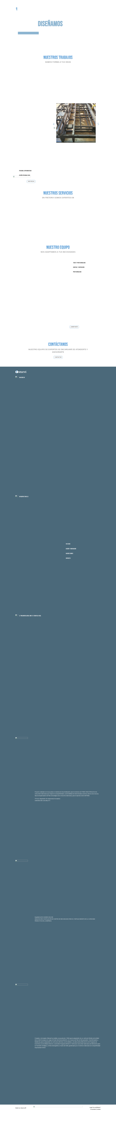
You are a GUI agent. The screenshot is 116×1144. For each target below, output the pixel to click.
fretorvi (68, 544)
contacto (68, 558)
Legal (91, 1107)
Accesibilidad (96, 1107)
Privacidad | (93, 1109)
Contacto (97, 9)
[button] (98, 124)
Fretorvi (60, 9)
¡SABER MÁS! (74, 327)
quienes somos (69, 553)
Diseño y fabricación (72, 9)
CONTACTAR (58, 357)
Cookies (99, 1109)
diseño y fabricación (71, 549)
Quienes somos (86, 9)
